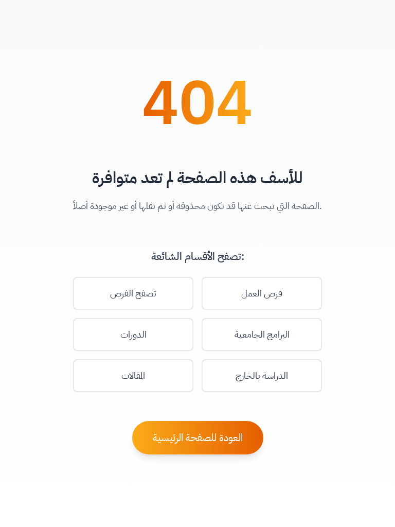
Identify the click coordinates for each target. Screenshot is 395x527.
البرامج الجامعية (262, 334)
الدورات (133, 334)
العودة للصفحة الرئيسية (198, 437)
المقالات (133, 375)
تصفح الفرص (133, 293)
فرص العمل (261, 293)
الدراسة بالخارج (262, 375)
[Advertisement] (197, 504)
